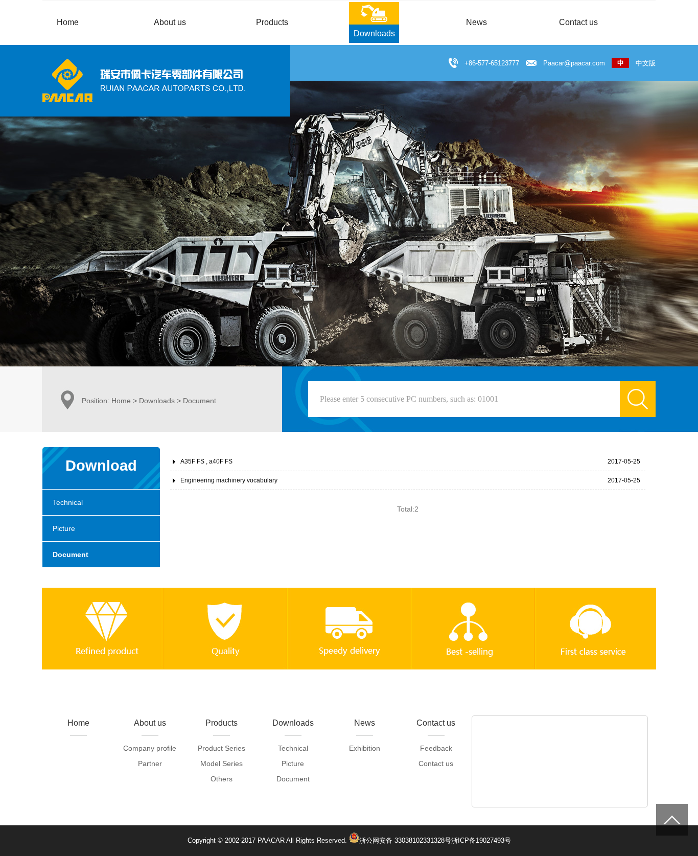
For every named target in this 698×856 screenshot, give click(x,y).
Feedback (436, 748)
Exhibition (364, 748)
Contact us (435, 763)
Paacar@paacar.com (574, 63)
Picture (64, 528)
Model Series (221, 763)
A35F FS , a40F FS (206, 461)
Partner (150, 763)
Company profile (149, 748)
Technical (68, 502)
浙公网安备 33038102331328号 (405, 840)
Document (70, 554)
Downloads (157, 401)
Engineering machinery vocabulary (228, 480)
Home (121, 401)
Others (221, 779)
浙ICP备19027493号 (481, 840)
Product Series (221, 748)
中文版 (642, 63)
